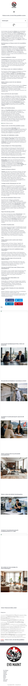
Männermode (18, 628)
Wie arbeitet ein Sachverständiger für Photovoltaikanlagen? (9, 568)
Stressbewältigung (8, 634)
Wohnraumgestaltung (16, 637)
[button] (14, 12)
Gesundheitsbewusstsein (14, 624)
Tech (4, 678)
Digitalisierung (4, 616)
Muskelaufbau (13, 628)
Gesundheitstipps (22, 624)
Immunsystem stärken (7, 627)
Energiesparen (12, 618)
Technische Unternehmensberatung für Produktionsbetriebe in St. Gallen (9, 531)
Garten (2, 639)
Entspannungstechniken (9, 620)
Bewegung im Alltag (22, 615)
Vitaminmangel (19, 636)
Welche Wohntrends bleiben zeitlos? (9, 607)
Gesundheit (5, 624)
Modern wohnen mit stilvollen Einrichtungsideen (12, 494)
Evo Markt (5, 670)
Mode (4, 675)
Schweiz (22, 631)
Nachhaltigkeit (5, 630)
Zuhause (5, 671)
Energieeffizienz (5, 618)
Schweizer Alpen (4, 632)
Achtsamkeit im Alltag (11, 615)
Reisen (4, 676)
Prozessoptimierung (5, 631)
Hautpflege (3, 625)
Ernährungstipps (4, 622)
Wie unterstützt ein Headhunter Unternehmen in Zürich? (13, 380)
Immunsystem (23, 625)
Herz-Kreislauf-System (9, 625)
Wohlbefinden (9, 637)
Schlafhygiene (12, 631)
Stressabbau (19, 632)
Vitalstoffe (7, 636)
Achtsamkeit (3, 615)
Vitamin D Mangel (12, 636)
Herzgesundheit (16, 625)
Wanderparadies (4, 637)
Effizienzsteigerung (12, 616)
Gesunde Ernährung (15, 622)
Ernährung (21, 620)
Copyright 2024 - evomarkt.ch (14, 684)
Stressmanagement (20, 634)
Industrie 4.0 (18, 627)
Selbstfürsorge (12, 632)
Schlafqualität (18, 631)
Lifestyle (5, 674)
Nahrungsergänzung (13, 629)
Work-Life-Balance (23, 637)
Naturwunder (21, 629)
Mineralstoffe (8, 628)
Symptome (3, 636)
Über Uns (5, 679)
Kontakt (5, 680)
